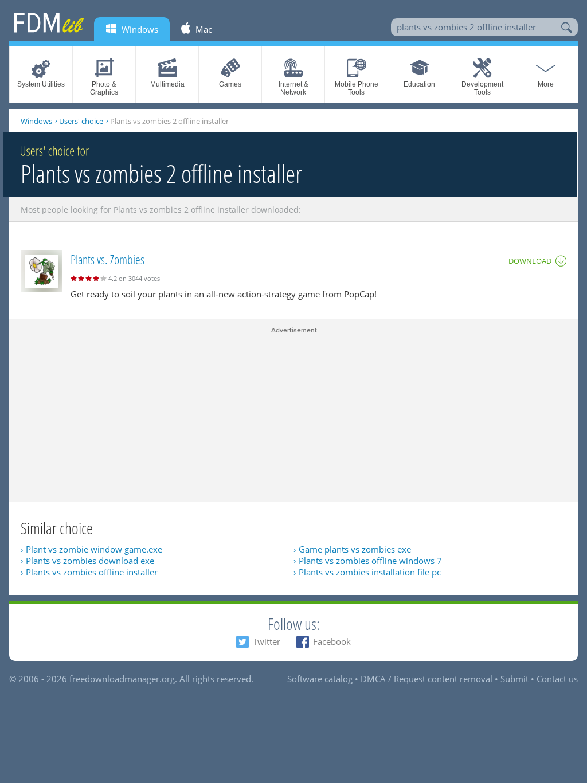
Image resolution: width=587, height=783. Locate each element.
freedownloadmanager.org (122, 678)
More (546, 84)
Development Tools (482, 88)
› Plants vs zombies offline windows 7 (368, 560)
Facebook (332, 641)
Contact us (557, 678)
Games (230, 84)
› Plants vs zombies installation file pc (367, 572)
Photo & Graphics (104, 88)
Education (419, 84)
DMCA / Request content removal (426, 678)
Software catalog (320, 678)
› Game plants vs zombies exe (352, 549)
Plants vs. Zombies (107, 259)
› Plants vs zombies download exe (87, 560)
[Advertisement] (293, 415)
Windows (36, 121)
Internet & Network (293, 88)
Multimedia (167, 84)
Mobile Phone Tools (356, 88)
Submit (514, 678)
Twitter (266, 641)
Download (529, 261)
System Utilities (41, 84)
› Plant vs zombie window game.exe (91, 549)
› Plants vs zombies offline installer (89, 572)
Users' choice (81, 121)
